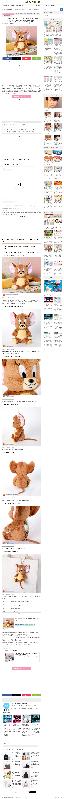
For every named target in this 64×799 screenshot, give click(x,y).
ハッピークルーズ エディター (19, 703)
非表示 (12, 122)
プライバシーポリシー (18, 797)
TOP (2, 797)
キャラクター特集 (19, 5)
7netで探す (18, 624)
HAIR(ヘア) (46, 5)
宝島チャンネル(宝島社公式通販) (8, 297)
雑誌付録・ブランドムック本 (8, 13)
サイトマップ (25, 797)
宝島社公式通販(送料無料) (28, 624)
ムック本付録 (23, 13)
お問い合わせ (10, 797)
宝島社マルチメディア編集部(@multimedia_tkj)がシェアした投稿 (19, 205)
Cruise (59, 5)
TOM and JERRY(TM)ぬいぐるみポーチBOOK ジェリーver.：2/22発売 (20, 131)
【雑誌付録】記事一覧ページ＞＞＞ (21, 96)
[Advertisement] (21, 76)
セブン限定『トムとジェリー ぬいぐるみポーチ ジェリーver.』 (20, 129)
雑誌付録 (17, 13)
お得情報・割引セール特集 (8, 5)
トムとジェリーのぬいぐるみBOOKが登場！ (15, 124)
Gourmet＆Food (29, 5)
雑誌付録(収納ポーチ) (8, 15)
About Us (5, 797)
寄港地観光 (53, 5)
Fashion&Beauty (38, 5)
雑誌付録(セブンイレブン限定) (33, 13)
